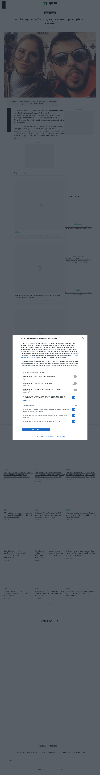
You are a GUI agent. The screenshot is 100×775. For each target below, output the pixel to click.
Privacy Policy (61, 436)
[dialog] (50, 387)
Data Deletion (39, 436)
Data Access (50, 436)
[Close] (84, 339)
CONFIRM (36, 429)
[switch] (74, 376)
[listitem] (50, 372)
